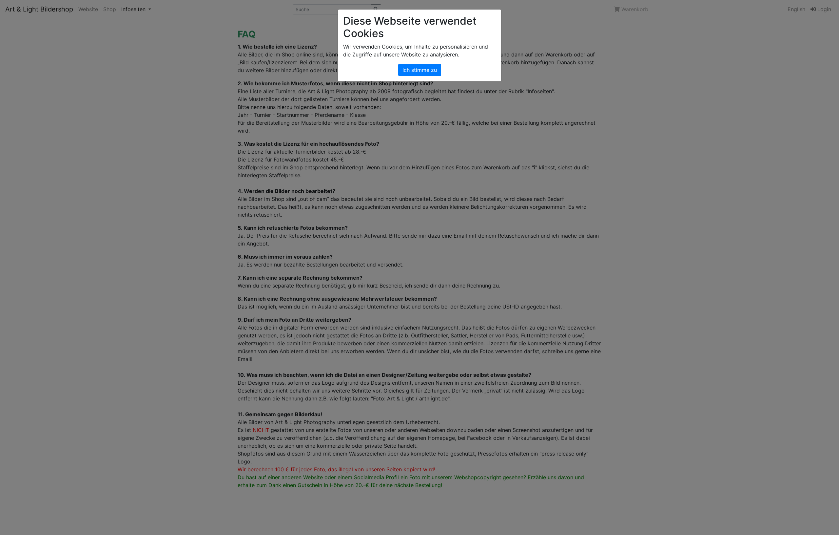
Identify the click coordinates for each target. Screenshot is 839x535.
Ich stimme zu (419, 70)
